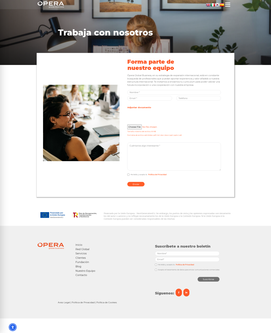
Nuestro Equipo (85, 270)
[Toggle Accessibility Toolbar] (12, 327)
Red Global (82, 249)
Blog (78, 266)
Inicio (79, 244)
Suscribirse (208, 279)
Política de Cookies (106, 302)
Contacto (81, 275)
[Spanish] (222, 4)
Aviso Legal (64, 302)
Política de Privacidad (157, 174)
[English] (208, 4)
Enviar (136, 184)
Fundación (82, 262)
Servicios (81, 253)
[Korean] (217, 4)
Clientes (81, 257)
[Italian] (213, 4)
